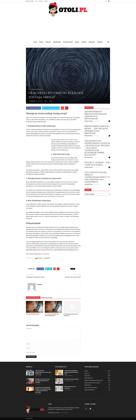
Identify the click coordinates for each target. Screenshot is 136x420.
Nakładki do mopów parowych (37, 89)
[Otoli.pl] (68, 9)
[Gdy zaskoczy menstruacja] (59, 381)
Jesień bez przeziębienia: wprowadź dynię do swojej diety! (71, 372)
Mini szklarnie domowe (94, 380)
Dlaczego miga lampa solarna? (73, 277)
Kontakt (45, 1)
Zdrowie (92, 42)
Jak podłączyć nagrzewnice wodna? (35, 277)
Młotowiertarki (91, 388)
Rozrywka (57, 42)
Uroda (83, 42)
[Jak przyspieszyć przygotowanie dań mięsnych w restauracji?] (30, 372)
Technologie (68, 42)
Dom (35, 42)
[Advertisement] (68, 28)
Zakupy (48, 42)
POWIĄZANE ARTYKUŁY (33, 297)
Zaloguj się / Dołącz (30, 1)
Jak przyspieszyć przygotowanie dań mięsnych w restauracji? (96, 115)
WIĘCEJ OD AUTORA (46, 297)
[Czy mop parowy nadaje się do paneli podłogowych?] (53, 307)
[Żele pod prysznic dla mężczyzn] (59, 388)
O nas (36, 1)
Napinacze (89, 378)
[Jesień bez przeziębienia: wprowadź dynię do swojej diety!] (59, 372)
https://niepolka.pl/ (45, 254)
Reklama (41, 1)
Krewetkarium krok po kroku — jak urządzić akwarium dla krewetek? (97, 130)
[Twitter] (109, 1)
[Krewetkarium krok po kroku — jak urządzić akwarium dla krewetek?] (30, 381)
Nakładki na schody (92, 383)
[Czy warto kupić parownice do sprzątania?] (72, 307)
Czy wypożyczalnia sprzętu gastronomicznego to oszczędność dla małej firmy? (97, 177)
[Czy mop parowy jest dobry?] (34, 307)
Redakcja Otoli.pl (89, 121)
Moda (77, 42)
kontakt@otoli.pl (63, 412)
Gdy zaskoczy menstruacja (71, 379)
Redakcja (33, 101)
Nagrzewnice (90, 390)
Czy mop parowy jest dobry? (32, 314)
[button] (108, 42)
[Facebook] (106, 1)
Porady (100, 42)
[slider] (30, 258)
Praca (41, 42)
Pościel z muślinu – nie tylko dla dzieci (97, 163)
